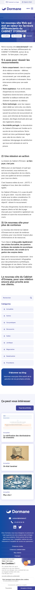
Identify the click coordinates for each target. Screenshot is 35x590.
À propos (17, 556)
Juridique (9, 343)
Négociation (10, 349)
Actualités (9, 309)
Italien (8, 336)
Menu (28, 8)
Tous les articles (25, 408)
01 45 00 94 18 (19, 522)
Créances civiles (17, 546)
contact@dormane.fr (19, 518)
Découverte (10, 329)
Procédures (10, 363)
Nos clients (17, 553)
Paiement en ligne (13, 2)
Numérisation (10, 356)
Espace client (28, 2)
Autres (8, 316)
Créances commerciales (17, 549)
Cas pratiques (11, 323)
